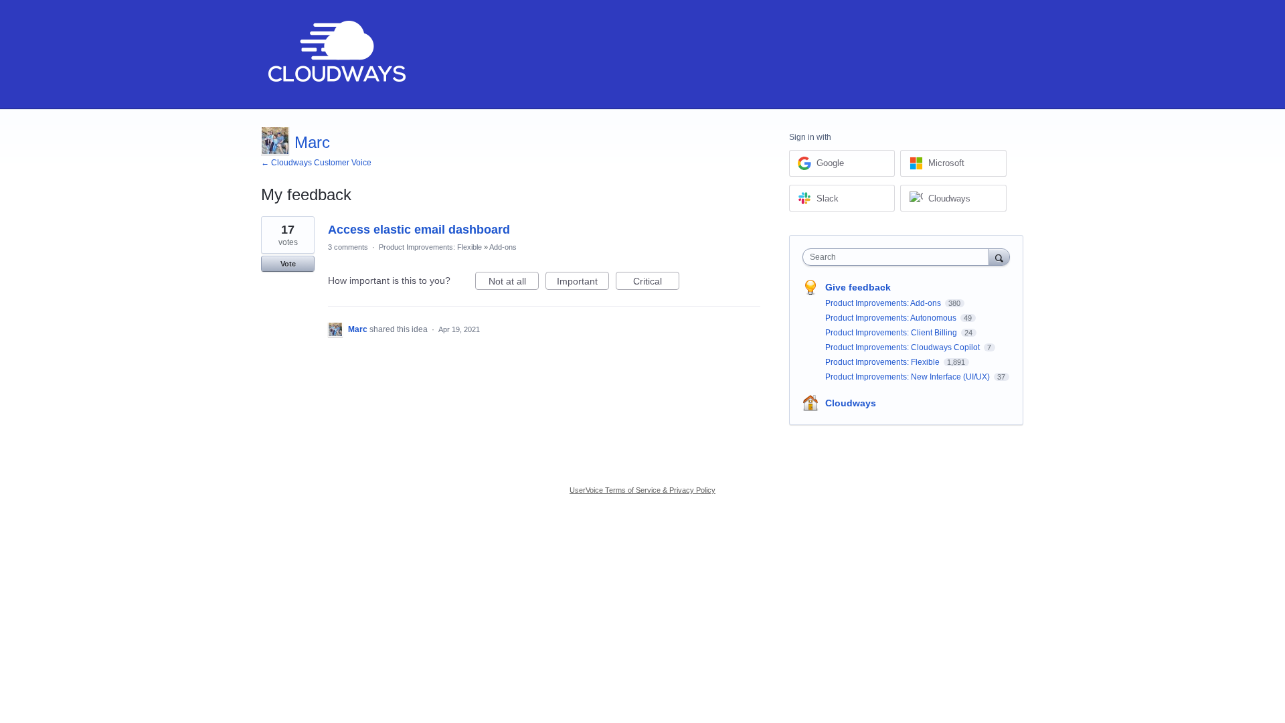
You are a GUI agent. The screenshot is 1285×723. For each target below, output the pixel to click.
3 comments (348, 247)
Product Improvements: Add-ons (884, 303)
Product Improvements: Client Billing (892, 332)
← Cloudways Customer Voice (316, 162)
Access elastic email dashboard (419, 229)
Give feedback (858, 287)
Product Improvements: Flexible (430, 247)
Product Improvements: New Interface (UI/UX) (908, 377)
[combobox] (899, 257)
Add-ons (503, 247)
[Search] (999, 256)
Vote (288, 264)
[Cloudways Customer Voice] (335, 54)
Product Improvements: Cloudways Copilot (903, 347)
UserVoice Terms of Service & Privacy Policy (642, 490)
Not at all (514, 283)
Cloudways (850, 403)
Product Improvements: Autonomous (891, 318)
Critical (656, 283)
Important (583, 283)
